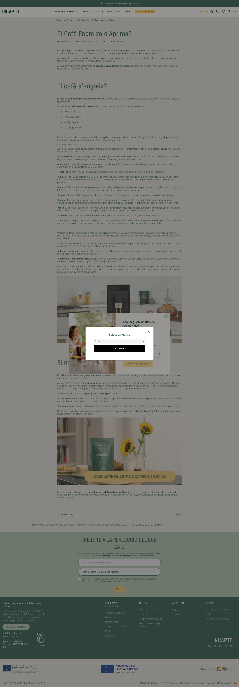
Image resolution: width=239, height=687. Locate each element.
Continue (119, 348)
